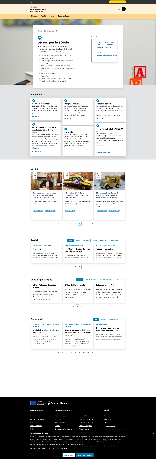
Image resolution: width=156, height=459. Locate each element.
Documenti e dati (64, 16)
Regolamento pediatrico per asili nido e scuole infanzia (108, 329)
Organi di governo (36, 416)
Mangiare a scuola (72, 103)
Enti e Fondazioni (36, 425)
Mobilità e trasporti (85, 425)
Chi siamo (33, 16)
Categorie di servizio (63, 410)
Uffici (32, 422)
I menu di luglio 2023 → (103, 152)
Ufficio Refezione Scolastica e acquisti (45, 286)
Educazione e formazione (63, 429)
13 (96, 353)
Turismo (57, 425)
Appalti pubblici (60, 422)
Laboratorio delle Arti (105, 284)
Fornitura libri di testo (41, 103)
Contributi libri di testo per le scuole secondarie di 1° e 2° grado (44, 130)
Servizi (52, 16)
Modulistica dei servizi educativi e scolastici (46, 331)
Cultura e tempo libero (86, 416)
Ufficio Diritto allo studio (75, 284)
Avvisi (105, 422)
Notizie (106, 416)
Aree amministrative (37, 419)
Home (40, 31)
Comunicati (107, 419)
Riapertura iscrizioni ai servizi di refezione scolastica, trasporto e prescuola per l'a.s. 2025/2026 (107, 195)
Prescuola (68, 132)
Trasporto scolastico (104, 103)
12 (92, 353)
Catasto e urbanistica (86, 422)
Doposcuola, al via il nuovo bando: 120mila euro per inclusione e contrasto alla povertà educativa (44, 195)
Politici (32, 429)
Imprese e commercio (86, 419)
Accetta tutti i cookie (85, 455)
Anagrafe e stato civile (62, 416)
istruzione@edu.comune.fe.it (107, 55)
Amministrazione (37, 410)
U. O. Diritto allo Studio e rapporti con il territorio (105, 43)
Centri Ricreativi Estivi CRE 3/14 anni (109, 130)
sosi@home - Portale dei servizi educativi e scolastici (78, 250)
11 (88, 353)
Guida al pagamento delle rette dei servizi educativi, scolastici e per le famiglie (78, 332)
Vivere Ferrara (110, 427)
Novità (43, 16)
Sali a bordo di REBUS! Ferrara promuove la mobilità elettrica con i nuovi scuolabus (77, 195)
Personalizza (68, 455)
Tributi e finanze (84, 429)
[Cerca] (124, 9)
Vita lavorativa (60, 419)
